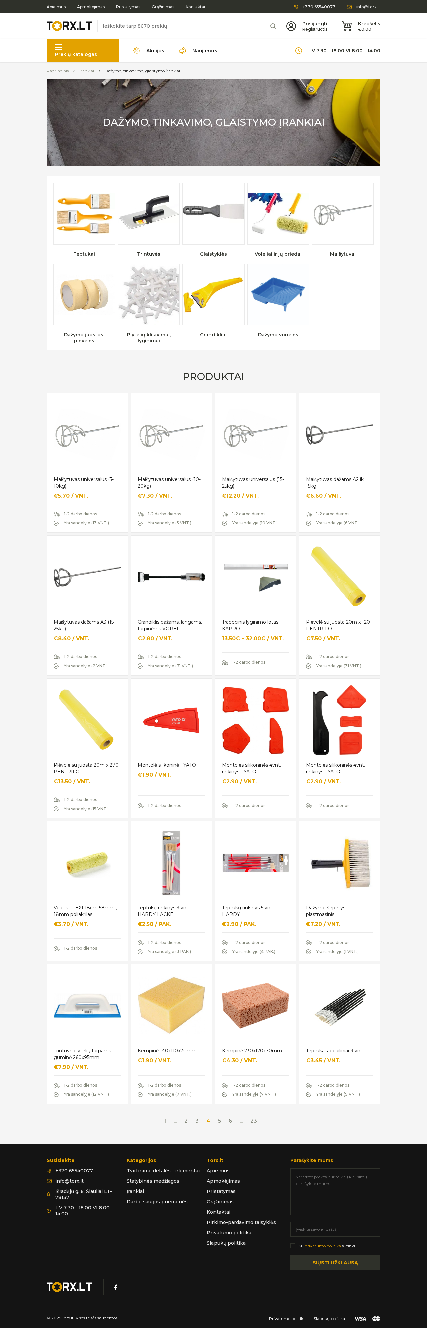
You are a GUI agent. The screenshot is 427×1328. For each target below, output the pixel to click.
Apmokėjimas (91, 7)
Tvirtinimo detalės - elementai (163, 1171)
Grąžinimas (163, 7)
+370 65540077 (319, 7)
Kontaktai (195, 7)
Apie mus (56, 7)
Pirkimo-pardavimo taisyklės (241, 1222)
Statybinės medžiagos (153, 1181)
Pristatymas (128, 7)
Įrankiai (86, 70)
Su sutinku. (328, 1245)
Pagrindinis (58, 70)
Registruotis (314, 29)
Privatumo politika (229, 1233)
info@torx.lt (368, 7)
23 (253, 1121)
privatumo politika (323, 1245)
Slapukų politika (226, 1243)
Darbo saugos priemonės (157, 1202)
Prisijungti (314, 24)
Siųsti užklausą (335, 1263)
